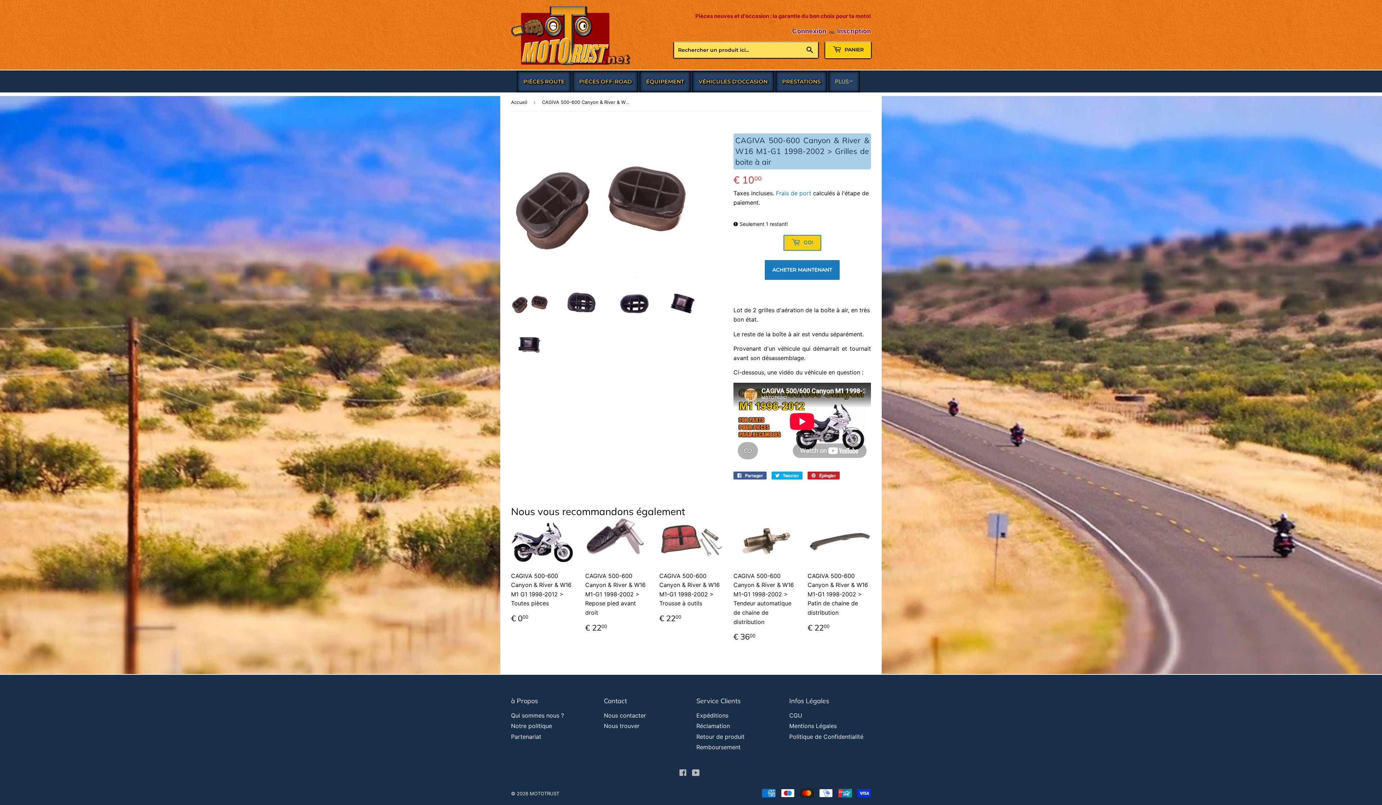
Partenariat (526, 736)
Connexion (809, 31)
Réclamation (713, 725)
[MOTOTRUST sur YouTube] (696, 773)
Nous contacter (625, 715)
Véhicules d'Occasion (733, 81)
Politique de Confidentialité (826, 736)
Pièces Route (544, 81)
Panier (853, 49)
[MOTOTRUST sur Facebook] (683, 773)
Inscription (854, 31)
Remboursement (718, 747)
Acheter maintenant (802, 270)
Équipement (665, 81)
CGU (795, 715)
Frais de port (793, 193)
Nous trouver (622, 725)
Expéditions (712, 715)
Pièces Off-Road (605, 81)
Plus (842, 81)
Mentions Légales (813, 725)
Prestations (801, 81)
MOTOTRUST (544, 793)
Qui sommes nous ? (537, 715)
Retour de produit (720, 736)
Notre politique (531, 725)
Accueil (519, 102)
